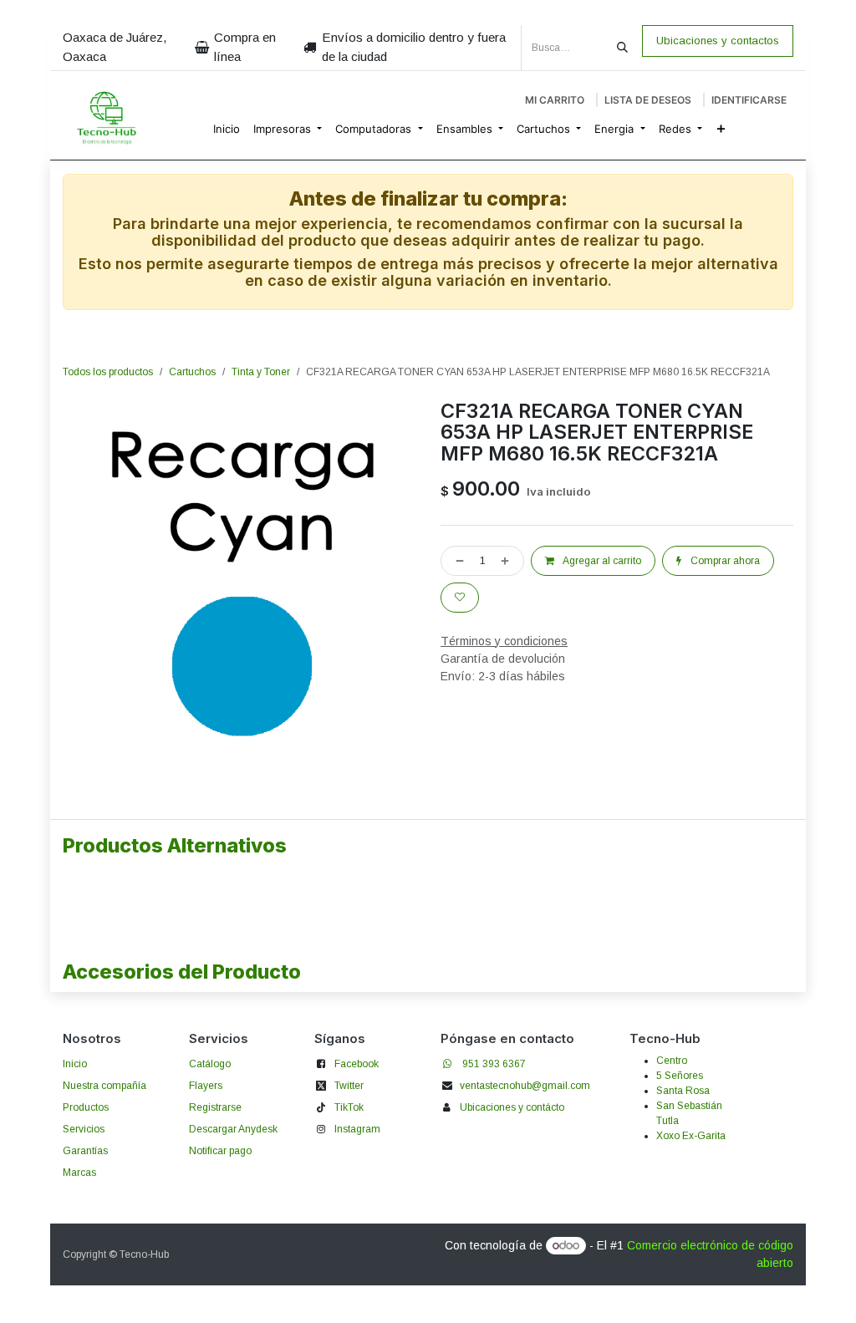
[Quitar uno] (456, 561)
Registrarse (215, 1107)
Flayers (205, 1085)
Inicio (75, 1064)
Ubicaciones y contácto (512, 1107)
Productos (86, 1107)
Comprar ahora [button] (724, 561)
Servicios (83, 1129)
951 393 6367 (494, 1064)
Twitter (349, 1085)
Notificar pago (220, 1151)
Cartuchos (192, 372)
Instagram (357, 1129)
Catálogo (210, 1064)
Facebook (356, 1064)
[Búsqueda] (622, 47)
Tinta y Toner (261, 372)
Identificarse (749, 100)
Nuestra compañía (104, 1085)
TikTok (349, 1107)
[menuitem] (226, 129)
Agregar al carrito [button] (601, 561)
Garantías (85, 1151)
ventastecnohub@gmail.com (525, 1085)
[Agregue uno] (508, 561)
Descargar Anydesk (233, 1129)
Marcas (79, 1172)
